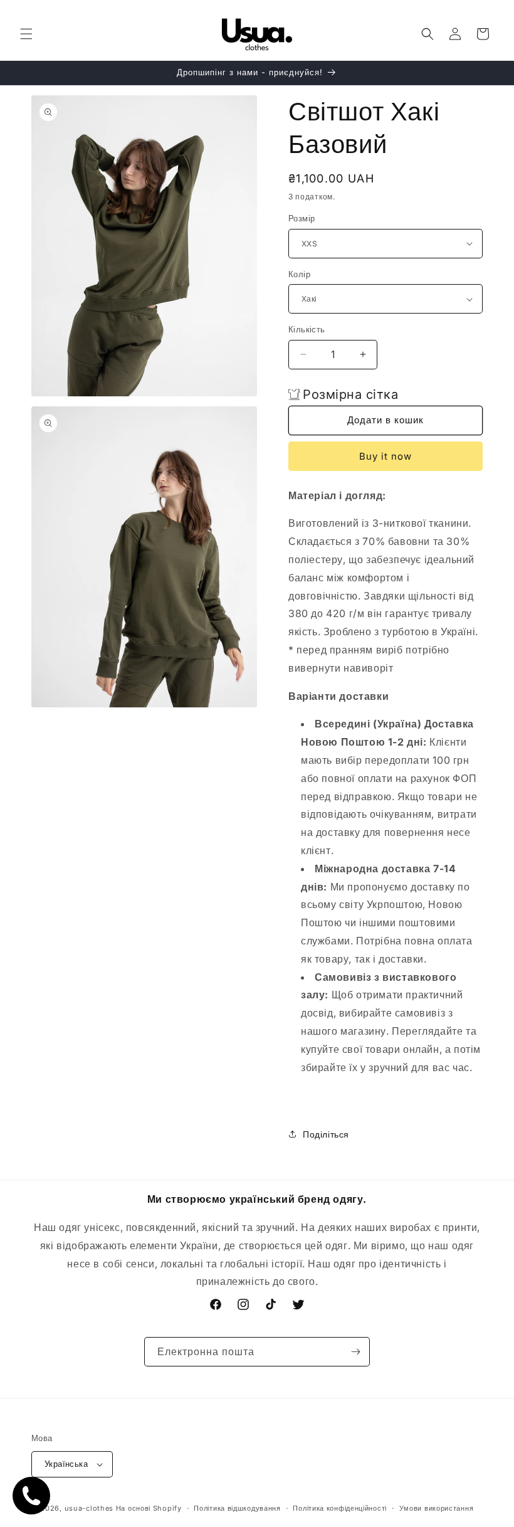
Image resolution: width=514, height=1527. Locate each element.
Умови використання (436, 1508)
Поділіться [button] (326, 1134)
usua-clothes (89, 1508)
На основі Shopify (149, 1508)
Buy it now (385, 456)
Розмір (301, 218)
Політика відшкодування (237, 1508)
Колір (299, 274)
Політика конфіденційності (340, 1508)
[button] (26, 34)
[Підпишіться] (355, 1351)
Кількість (306, 329)
